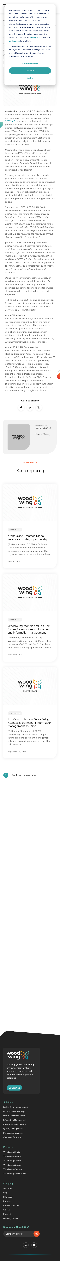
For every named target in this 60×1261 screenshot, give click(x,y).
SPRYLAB (10, 121)
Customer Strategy (12, 1137)
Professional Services (13, 1133)
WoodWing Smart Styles (14, 1173)
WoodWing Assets (12, 1156)
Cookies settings (30, 63)
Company (8, 1183)
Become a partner (11, 1205)
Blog (5, 1192)
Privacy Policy (36, 37)
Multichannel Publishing (14, 1111)
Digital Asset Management (15, 1107)
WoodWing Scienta (12, 1160)
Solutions (8, 1102)
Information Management (14, 1120)
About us (7, 1188)
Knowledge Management (14, 1124)
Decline (30, 78)
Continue (30, 70)
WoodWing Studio (11, 1152)
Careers (6, 1210)
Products (8, 1147)
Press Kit (7, 1214)
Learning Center (10, 1218)
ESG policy (8, 1197)
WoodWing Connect (12, 1169)
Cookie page (14, 41)
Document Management (14, 1115)
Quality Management (13, 1128)
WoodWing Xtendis (12, 1165)
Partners (7, 1201)
